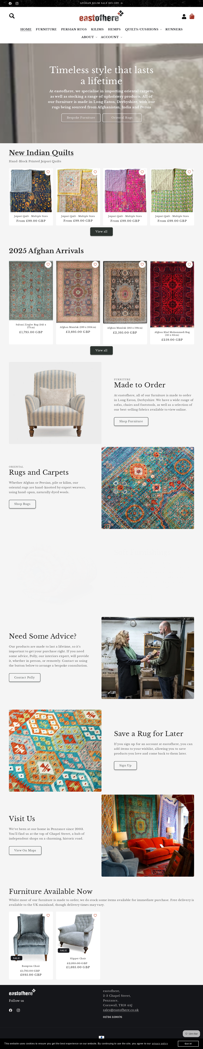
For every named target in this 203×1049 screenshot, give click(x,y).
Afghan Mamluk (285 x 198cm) (125, 328)
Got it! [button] (188, 1043)
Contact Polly (24, 677)
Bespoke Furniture (81, 117)
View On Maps (25, 850)
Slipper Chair (78, 958)
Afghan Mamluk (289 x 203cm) (78, 327)
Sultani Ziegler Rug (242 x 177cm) (31, 326)
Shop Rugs (22, 504)
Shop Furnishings (132, 598)
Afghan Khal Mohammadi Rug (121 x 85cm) (172, 333)
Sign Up (125, 765)
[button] (13, 17)
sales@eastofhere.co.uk (121, 1010)
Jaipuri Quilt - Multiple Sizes (31, 216)
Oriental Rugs (122, 117)
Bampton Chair (31, 966)
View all (102, 231)
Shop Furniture (131, 421)
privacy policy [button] (160, 1043)
